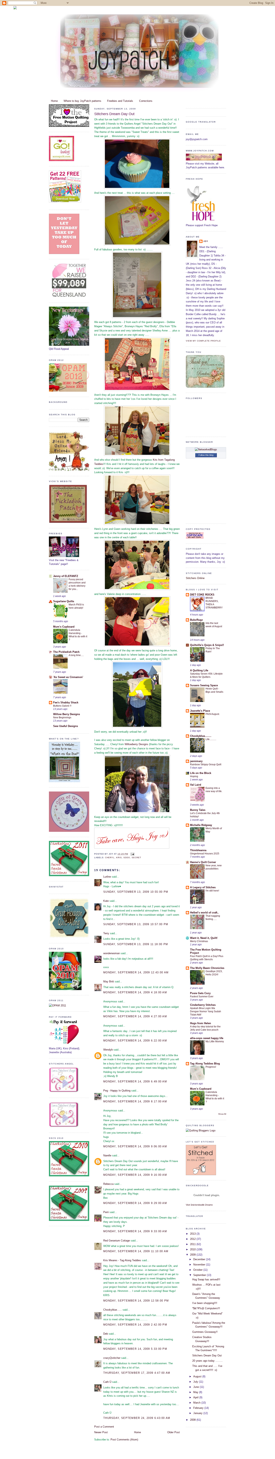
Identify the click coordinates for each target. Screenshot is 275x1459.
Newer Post (101, 1432)
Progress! (211, 1066)
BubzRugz (196, 619)
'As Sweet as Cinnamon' (68, 677)
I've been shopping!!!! (204, 1303)
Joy (205, 241)
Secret (136, 857)
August (197, 1376)
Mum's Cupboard (63, 626)
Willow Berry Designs (66, 714)
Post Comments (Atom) (124, 1439)
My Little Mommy (215, 1041)
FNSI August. (213, 714)
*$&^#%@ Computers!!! (206, 1308)
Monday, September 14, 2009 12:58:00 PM (136, 1300)
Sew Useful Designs (65, 726)
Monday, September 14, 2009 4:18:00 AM (135, 992)
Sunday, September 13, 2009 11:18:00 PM (135, 944)
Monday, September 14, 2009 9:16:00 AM (135, 1174)
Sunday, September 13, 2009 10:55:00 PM (135, 891)
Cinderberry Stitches (203, 1004)
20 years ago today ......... (207, 1360)
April (196, 1397)
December (199, 1259)
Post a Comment (104, 1426)
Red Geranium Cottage (116, 1240)
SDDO (126, 857)
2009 (193, 1254)
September (200, 1275)
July (196, 1381)
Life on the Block (200, 773)
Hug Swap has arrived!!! (206, 1279)
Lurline (107, 876)
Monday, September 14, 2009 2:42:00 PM (135, 1324)
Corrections (145, 100)
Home (54, 100)
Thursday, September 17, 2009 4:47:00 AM (136, 1372)
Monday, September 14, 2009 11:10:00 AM (135, 1251)
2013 (193, 1233)
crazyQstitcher (111, 1357)
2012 (193, 1238)
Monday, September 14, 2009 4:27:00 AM (135, 1016)
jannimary (196, 761)
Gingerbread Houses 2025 (204, 853)
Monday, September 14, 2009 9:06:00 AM (135, 1146)
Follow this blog (205, 455)
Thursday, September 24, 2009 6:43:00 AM (136, 1417)
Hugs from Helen (200, 1023)
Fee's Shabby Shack (65, 702)
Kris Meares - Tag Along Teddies (122, 1260)
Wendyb (108, 1049)
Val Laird (195, 784)
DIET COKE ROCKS (202, 594)
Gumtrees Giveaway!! (205, 1331)
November (199, 1264)
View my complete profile (203, 341)
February (198, 1407)
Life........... (211, 739)
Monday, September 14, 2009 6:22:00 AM (135, 1040)
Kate (106, 900)
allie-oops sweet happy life (206, 1038)
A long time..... (76, 655)
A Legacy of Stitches (203, 887)
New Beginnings (62, 717)
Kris (119, 857)
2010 (193, 1249)
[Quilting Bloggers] (200, 1130)
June (196, 1386)
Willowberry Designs (137, 744)
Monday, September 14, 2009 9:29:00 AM (135, 1203)
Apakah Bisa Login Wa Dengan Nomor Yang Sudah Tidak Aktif (205, 1011)
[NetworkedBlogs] (206, 449)
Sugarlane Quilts (63, 601)
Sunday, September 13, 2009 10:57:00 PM (135, 924)
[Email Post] (132, 854)
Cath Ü (107, 1381)
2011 (193, 1244)
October (198, 1269)
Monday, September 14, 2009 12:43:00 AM (136, 972)
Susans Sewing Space (204, 685)
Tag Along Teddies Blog (205, 1063)
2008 (193, 1419)
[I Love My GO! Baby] (61, 160)
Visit (199, 1205)
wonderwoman (111, 953)
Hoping (194, 776)
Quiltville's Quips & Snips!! (207, 645)
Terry (106, 933)
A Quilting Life (199, 670)
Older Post (173, 1432)
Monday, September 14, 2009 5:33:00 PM (135, 1348)
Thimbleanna (198, 850)
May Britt (108, 981)
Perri (106, 1212)
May (196, 1392)
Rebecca (108, 1183)
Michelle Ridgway (201, 825)
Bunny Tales (197, 809)
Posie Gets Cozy (200, 993)
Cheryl (110, 857)
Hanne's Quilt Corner (203, 862)
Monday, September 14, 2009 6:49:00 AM (135, 1081)
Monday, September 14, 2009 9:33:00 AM (135, 1231)
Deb (105, 1333)
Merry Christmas (199, 941)
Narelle (107, 1155)
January (198, 1413)
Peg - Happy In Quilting (116, 1090)
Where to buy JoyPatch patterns (82, 100)
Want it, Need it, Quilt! (203, 937)
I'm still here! (212, 890)
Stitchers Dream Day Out (114, 114)
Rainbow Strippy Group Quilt (205, 764)
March (197, 1402)
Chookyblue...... (112, 1309)
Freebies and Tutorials (120, 100)
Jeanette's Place (200, 710)
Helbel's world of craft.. (204, 912)
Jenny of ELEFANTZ (65, 576)
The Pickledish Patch (66, 651)
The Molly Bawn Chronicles (207, 968)
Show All (222, 1114)
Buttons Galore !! (62, 705)
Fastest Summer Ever (201, 996)
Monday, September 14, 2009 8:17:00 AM (135, 1101)
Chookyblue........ (200, 735)
